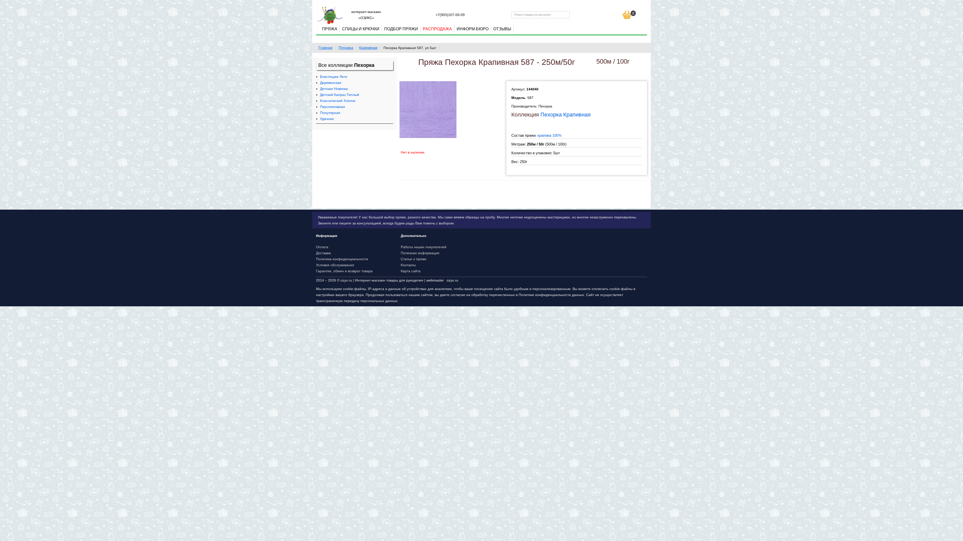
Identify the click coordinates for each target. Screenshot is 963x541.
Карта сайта (411, 271)
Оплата (322, 247)
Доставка (323, 253)
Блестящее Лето (333, 77)
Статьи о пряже (413, 259)
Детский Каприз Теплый (339, 95)
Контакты (408, 265)
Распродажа (437, 29)
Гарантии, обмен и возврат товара (344, 271)
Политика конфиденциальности (342, 259)
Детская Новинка (334, 89)
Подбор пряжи (401, 29)
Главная (325, 48)
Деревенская (330, 83)
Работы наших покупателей (423, 247)
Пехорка (346, 48)
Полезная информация (420, 253)
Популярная (330, 113)
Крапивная (368, 48)
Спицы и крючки (360, 29)
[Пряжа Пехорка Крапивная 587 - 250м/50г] (428, 109)
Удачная (327, 119)
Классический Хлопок (337, 101)
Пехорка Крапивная (565, 114)
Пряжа (329, 29)
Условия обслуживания (335, 265)
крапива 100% (549, 135)
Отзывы (502, 29)
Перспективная (332, 107)
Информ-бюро (473, 29)
